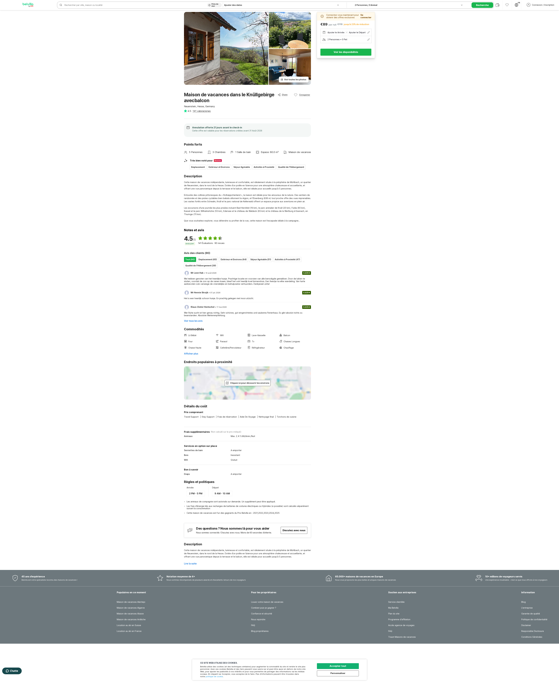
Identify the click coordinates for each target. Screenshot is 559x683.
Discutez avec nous (294, 530)
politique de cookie (214, 676)
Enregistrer (304, 95)
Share (285, 94)
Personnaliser (337, 673)
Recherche (482, 5)
